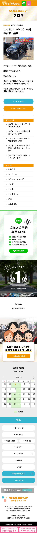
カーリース (12, 174)
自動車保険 (12, 204)
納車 (21, 25)
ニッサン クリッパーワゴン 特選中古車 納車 (20, 140)
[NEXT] (33, 378)
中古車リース (13, 194)
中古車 (18, 25)
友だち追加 (20, 251)
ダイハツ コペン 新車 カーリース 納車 (19, 156)
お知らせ (11, 169)
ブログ (14, 25)
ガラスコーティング (16, 179)
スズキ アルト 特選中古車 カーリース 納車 (20, 132)
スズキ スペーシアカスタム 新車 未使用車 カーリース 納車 (20, 148)
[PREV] (4, 378)
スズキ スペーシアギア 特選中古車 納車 (19, 125)
